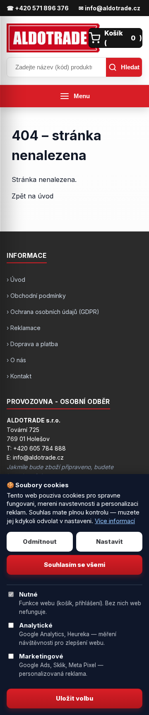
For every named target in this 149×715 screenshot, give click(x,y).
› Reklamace (24, 327)
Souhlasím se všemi (74, 565)
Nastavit (109, 541)
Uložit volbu (74, 698)
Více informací (115, 521)
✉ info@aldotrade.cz (109, 8)
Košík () (123, 38)
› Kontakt (19, 376)
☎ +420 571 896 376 (38, 8)
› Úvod (16, 279)
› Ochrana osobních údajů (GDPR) (53, 311)
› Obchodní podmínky (36, 295)
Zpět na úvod (32, 196)
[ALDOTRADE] (45, 38)
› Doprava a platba (32, 343)
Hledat (130, 67)
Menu (82, 96)
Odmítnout (40, 541)
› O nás (16, 359)
